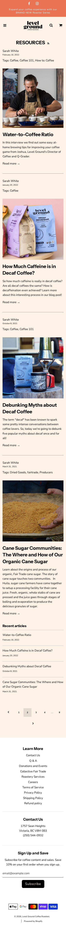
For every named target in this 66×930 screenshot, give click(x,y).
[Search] (51, 25)
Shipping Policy (33, 798)
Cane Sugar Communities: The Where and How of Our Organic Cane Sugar (33, 554)
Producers (46, 472)
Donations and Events (33, 766)
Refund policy (33, 803)
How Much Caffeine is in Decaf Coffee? (27, 650)
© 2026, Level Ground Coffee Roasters (31, 916)
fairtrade (32, 472)
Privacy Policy (33, 793)
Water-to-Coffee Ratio (28, 134)
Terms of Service (33, 787)
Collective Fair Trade (33, 771)
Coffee (14, 60)
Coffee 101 (27, 60)
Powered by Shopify (33, 921)
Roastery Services (33, 777)
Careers (33, 782)
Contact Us (33, 755)
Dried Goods (18, 472)
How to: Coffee (44, 60)
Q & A (33, 761)
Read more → (11, 163)
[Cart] (60, 25)
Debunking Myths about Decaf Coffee (27, 666)
